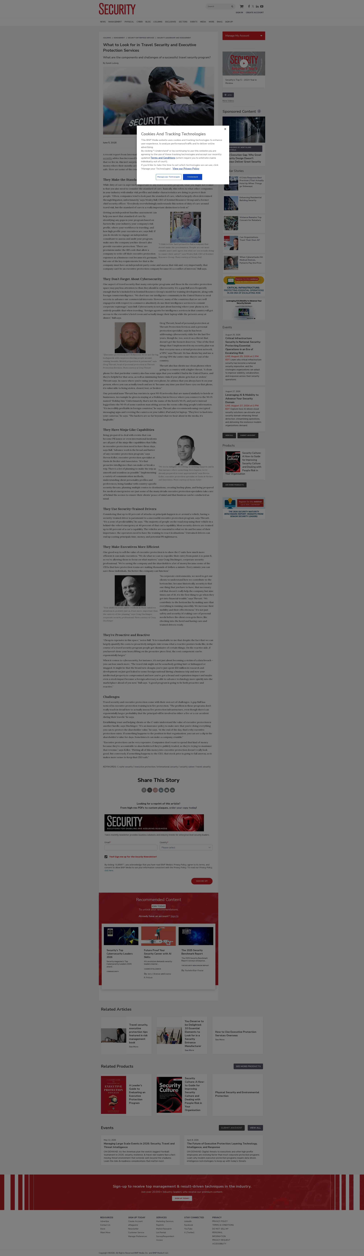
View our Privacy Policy (186, 168)
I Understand (192, 177)
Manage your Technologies (168, 177)
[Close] (225, 129)
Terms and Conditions (162, 158)
